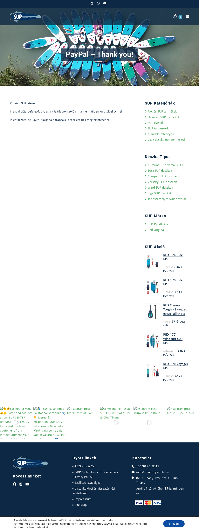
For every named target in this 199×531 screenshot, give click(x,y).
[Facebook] (14, 484)
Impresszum (83, 499)
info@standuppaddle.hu (152, 472)
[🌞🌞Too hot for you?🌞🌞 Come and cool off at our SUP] (16, 423)
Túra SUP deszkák (160, 170)
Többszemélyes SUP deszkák (167, 199)
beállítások (120, 524)
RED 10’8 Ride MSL (173, 282)
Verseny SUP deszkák (162, 182)
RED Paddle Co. (158, 224)
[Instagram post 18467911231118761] (150, 423)
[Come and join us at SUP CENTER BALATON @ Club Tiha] (116, 423)
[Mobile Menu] (186, 16)
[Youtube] (27, 484)
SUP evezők (156, 123)
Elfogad (174, 524)
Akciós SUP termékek (162, 111)
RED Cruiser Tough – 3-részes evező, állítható (175, 309)
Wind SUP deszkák (160, 187)
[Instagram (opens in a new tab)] (98, 3)
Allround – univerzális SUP (166, 165)
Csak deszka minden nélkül (166, 140)
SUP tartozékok (158, 128)
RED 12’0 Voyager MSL (175, 366)
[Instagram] (20, 484)
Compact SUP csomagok (164, 176)
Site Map (81, 505)
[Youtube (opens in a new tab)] (104, 3)
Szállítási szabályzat (88, 482)
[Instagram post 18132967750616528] (183, 423)
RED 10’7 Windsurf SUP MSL (172, 338)
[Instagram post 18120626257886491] (83, 423)
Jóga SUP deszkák (160, 193)
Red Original (156, 230)
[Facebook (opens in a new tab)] (93, 3)
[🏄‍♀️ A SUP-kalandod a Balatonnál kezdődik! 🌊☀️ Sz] (49, 423)
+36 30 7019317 (147, 466)
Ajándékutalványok (161, 134)
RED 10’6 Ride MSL (173, 257)
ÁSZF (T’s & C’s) (85, 466)
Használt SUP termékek (164, 117)
